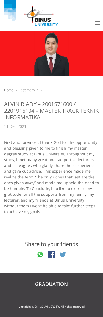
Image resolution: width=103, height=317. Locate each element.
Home (8, 90)
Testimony (27, 90)
